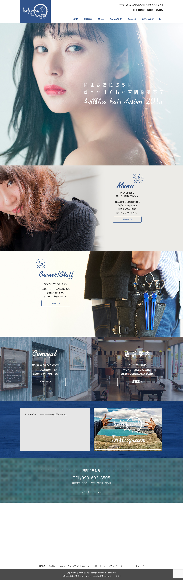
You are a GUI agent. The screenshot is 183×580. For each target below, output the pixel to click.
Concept (132, 19)
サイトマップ (138, 566)
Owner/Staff (116, 19)
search (161, 19)
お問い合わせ (148, 19)
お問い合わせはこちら (91, 492)
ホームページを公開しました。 (54, 414)
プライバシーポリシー (119, 566)
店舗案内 (88, 19)
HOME (75, 19)
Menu (101, 19)
